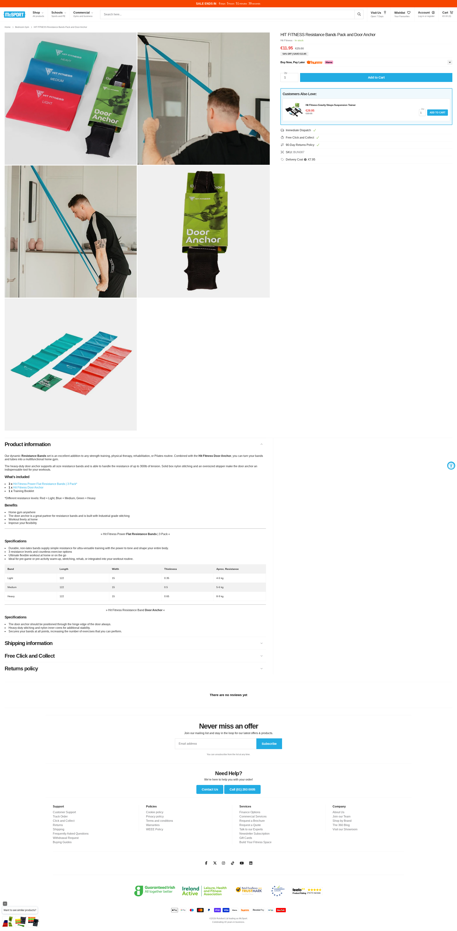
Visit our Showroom (345, 829)
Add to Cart (437, 112)
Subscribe (269, 744)
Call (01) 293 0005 (242, 789)
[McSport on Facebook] (206, 863)
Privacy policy (155, 816)
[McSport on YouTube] (241, 863)
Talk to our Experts (251, 829)
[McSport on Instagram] (223, 863)
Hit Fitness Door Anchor (28, 487)
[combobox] (231, 14)
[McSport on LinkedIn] (251, 863)
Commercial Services (253, 816)
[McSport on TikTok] (232, 863)
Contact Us (210, 789)
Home (8, 27)
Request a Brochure (252, 820)
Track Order (60, 816)
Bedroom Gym (22, 27)
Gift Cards (245, 837)
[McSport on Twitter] (215, 863)
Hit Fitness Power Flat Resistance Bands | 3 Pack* (45, 483)
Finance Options (249, 812)
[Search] (359, 14)
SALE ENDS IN (206, 3)
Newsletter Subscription (254, 833)
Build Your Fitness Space (255, 842)
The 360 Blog (341, 825)
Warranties (153, 825)
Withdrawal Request (66, 837)
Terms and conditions (159, 820)
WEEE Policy (154, 829)
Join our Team (341, 816)
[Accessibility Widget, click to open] (451, 465)
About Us (338, 812)
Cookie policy (154, 812)
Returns (58, 825)
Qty (285, 73)
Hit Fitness (286, 40)
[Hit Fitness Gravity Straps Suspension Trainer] (294, 110)
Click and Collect (63, 820)
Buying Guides (62, 842)
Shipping (58, 829)
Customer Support (64, 812)
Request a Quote (250, 825)
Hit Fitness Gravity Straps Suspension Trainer (331, 105)
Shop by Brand (342, 820)
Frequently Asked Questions (71, 833)
